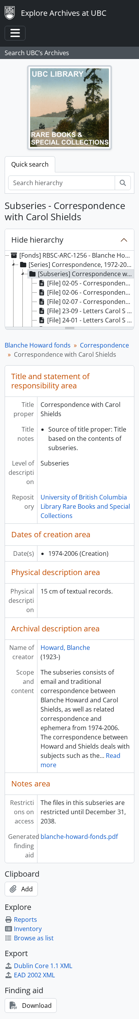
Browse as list (34, 938)
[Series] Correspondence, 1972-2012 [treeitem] (81, 264)
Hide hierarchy (37, 240)
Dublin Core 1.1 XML (43, 966)
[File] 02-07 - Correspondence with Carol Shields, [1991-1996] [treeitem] (90, 301)
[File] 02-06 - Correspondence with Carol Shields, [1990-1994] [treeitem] (90, 292)
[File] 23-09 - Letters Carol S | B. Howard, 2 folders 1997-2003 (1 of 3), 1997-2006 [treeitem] (90, 311)
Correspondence (104, 345)
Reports (25, 919)
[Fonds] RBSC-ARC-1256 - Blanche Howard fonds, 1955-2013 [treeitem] (76, 255)
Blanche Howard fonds (38, 345)
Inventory (28, 929)
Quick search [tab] (30, 164)
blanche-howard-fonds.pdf (79, 836)
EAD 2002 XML (34, 975)
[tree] (69, 289)
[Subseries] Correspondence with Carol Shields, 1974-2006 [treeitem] (86, 274)
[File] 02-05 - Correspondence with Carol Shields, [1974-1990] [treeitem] (90, 283)
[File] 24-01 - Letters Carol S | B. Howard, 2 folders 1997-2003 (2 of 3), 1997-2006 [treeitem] (90, 320)
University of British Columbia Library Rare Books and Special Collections (85, 506)
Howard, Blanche (65, 647)
